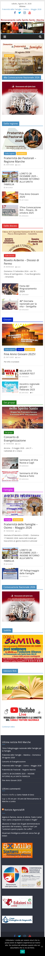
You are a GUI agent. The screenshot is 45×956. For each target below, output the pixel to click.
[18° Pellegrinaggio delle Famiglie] (10, 561)
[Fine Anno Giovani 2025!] (10, 185)
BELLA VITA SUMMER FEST (27, 364)
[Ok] (42, 946)
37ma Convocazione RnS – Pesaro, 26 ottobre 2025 (30, 202)
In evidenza (22, 146)
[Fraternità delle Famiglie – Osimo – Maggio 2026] (22, 487)
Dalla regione (10, 146)
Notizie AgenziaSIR (14, 801)
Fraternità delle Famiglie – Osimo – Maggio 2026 (21, 9)
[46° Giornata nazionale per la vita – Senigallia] (10, 292)
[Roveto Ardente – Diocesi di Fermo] (22, 223)
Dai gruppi (10, 54)
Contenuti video (8, 719)
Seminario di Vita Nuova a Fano (29, 467)
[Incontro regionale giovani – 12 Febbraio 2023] (10, 375)
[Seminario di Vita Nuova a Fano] (10, 464)
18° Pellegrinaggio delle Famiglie (29, 564)
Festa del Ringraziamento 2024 (28, 280)
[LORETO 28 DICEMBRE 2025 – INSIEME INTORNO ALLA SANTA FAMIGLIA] (10, 164)
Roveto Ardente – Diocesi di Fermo (21, 253)
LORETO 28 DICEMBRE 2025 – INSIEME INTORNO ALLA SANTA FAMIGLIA (21, 171)
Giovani (20, 342)
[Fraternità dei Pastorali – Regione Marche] (22, 121)
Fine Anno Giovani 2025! (29, 187)
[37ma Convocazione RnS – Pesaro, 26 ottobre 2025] (10, 198)
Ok (22, 952)
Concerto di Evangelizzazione (23, 59)
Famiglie (8, 512)
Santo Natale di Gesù (25, 787)
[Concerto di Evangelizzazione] (23, 44)
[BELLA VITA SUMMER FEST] (10, 361)
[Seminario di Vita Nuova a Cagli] (10, 451)
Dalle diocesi (9, 248)
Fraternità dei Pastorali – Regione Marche (20, 151)
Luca (19, 62)
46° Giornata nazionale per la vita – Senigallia (28, 296)
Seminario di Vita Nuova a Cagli (29, 453)
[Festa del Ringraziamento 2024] (10, 277)
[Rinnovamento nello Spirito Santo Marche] (22, 20)
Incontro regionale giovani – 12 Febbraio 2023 (30, 379)
